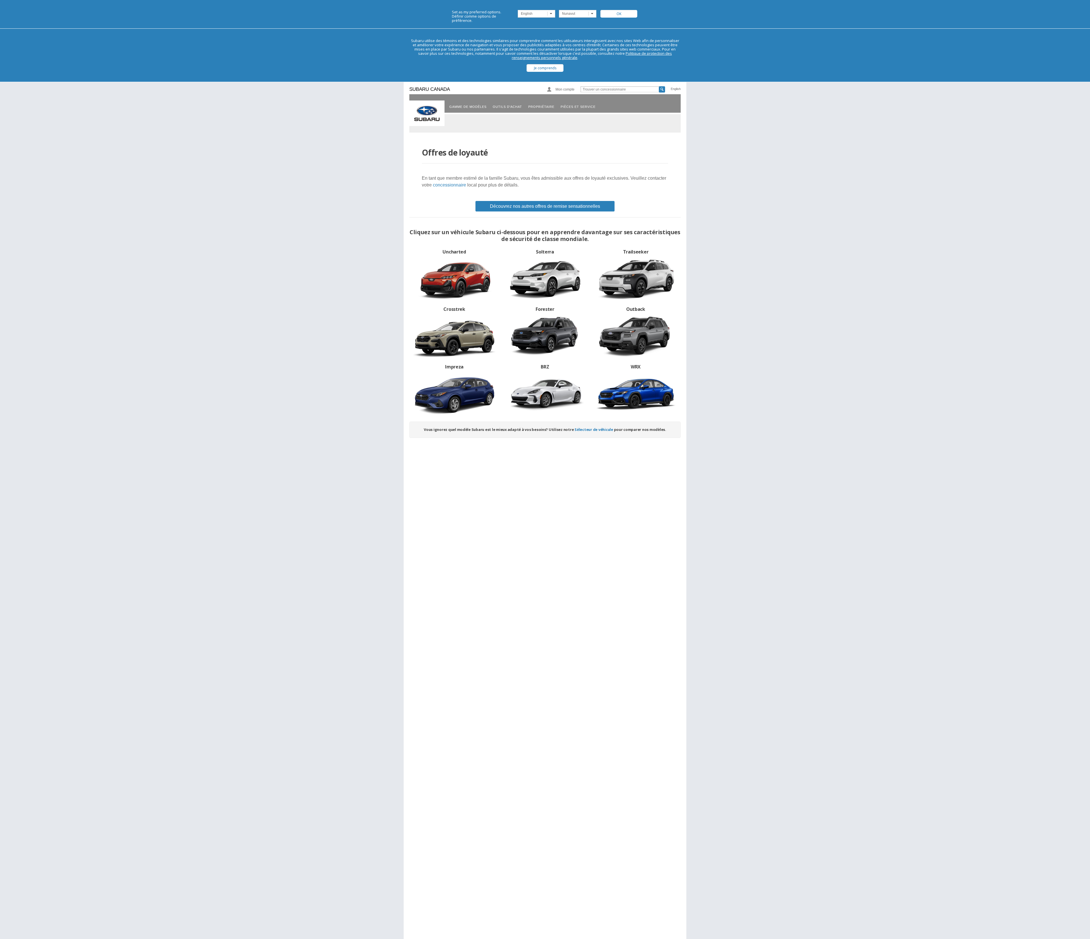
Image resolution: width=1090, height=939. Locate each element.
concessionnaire (449, 185)
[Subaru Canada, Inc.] (427, 113)
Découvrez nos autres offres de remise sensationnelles (545, 206)
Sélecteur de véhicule (594, 429)
